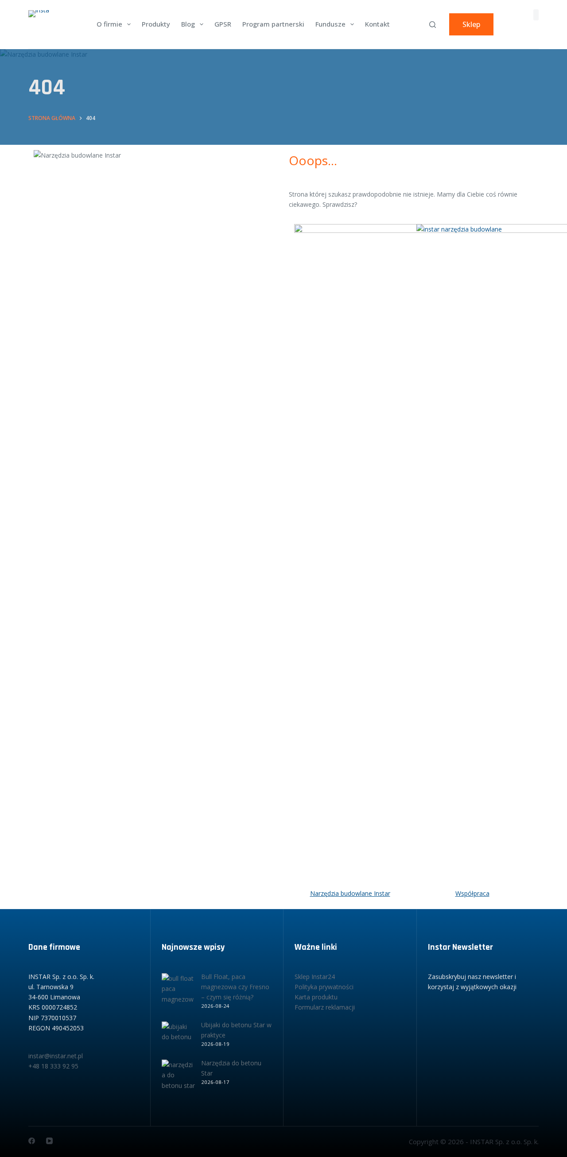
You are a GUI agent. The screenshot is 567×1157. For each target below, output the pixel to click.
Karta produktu (316, 997)
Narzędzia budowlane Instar (350, 893)
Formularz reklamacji (325, 1007)
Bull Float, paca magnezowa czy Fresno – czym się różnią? (235, 986)
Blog (188, 23)
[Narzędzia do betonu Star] (178, 1076)
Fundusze (330, 23)
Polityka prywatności (324, 987)
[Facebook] (31, 1141)
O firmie (109, 23)
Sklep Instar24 (315, 976)
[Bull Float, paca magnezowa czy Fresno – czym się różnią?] (178, 989)
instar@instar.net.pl (55, 1056)
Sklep (471, 24)
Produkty (156, 23)
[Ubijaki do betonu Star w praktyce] (178, 1038)
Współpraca (472, 893)
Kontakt (377, 23)
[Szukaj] (432, 24)
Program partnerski (273, 23)
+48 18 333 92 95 (53, 1066)
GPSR (222, 23)
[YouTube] (49, 1141)
